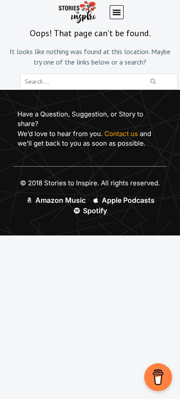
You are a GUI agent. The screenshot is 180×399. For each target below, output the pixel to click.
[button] (117, 12)
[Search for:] (99, 81)
